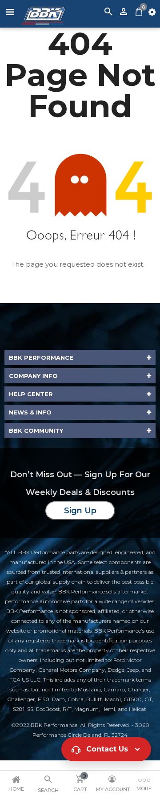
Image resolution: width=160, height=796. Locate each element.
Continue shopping (86, 277)
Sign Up (80, 511)
